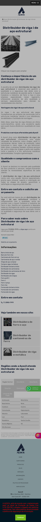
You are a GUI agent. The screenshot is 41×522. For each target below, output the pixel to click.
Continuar (20, 517)
